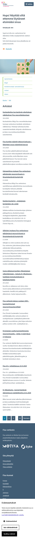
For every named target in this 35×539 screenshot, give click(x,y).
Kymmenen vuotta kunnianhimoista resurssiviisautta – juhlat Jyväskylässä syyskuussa (16, 334)
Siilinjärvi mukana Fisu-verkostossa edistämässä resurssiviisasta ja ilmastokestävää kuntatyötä (15, 233)
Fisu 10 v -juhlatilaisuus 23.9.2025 (15, 366)
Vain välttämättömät (10, 527)
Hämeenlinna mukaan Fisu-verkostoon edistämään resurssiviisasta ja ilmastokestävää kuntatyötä (17, 174)
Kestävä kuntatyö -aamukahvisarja (14, 86)
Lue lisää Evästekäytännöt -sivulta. (13, 515)
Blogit (6, 83)
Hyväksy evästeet (9, 534)
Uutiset (6, 90)
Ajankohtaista (8, 79)
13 (20, 418)
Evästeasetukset (11, 521)
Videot (6, 94)
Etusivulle (9, 49)
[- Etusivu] (8, 4)
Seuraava (26, 418)
